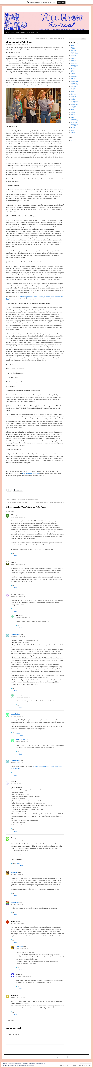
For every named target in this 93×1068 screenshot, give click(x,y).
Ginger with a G (16, 634)
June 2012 (73, 89)
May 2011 (73, 111)
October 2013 (74, 63)
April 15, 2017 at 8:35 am (22, 948)
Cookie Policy (32, 1065)
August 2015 (73, 55)
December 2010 (74, 119)
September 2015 (74, 53)
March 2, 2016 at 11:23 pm (17, 840)
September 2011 (74, 104)
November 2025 (74, 44)
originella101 (15, 902)
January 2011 (73, 117)
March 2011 (73, 114)
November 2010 (74, 121)
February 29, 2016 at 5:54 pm (18, 564)
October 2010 (74, 122)
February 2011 (74, 116)
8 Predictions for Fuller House (19, 42)
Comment (57, 1048)
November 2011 (74, 101)
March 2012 (73, 94)
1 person (18, 733)
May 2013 (73, 71)
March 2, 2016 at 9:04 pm (17, 784)
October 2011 (74, 102)
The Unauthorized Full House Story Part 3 (17, 38)
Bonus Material (21, 499)
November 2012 (74, 81)
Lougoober (14, 872)
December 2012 (74, 80)
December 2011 (74, 99)
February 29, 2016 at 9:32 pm (23, 697)
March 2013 (73, 75)
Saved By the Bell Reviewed (30, 473)
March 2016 (73, 50)
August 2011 (73, 106)
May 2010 (73, 130)
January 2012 (73, 98)
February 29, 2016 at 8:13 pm (18, 636)
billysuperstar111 (26, 44)
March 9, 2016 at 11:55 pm (17, 923)
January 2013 (73, 78)
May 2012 (73, 91)
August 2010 (73, 125)
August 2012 (73, 86)
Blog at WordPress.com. (61, 1057)
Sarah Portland (15, 714)
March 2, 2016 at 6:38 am (17, 716)
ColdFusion (19, 946)
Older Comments (10, 511)
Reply (15, 555)
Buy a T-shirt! (30, 32)
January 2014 (73, 58)
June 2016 (73, 45)
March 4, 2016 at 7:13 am (17, 874)
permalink (35, 499)
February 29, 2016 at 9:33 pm (23, 617)
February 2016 (74, 52)
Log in (72, 140)
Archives (23, 32)
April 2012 (73, 93)
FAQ (37, 32)
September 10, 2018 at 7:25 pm (23, 976)
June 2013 (73, 70)
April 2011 (73, 112)
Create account (74, 139)
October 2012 (74, 83)
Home (7, 32)
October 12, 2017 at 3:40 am (18, 997)
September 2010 (74, 124)
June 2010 (73, 129)
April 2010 (73, 132)
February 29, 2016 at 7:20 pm (18, 596)
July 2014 (73, 57)
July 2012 (73, 88)
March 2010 (73, 134)
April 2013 (73, 73)
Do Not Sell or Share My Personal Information (79, 1057)
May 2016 (73, 47)
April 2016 (73, 48)
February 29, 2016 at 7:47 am (18, 517)
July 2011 (73, 107)
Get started (61, 2)
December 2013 (74, 60)
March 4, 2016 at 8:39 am (17, 904)
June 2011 (73, 109)
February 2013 (74, 76)
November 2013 (74, 62)
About (12, 32)
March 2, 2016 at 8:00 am (22, 741)
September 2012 (74, 84)
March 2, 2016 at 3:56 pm (17, 762)
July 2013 (73, 68)
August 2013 (73, 66)
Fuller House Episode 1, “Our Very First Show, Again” (50, 38)
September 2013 (74, 65)
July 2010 (73, 127)
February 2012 (74, 96)
